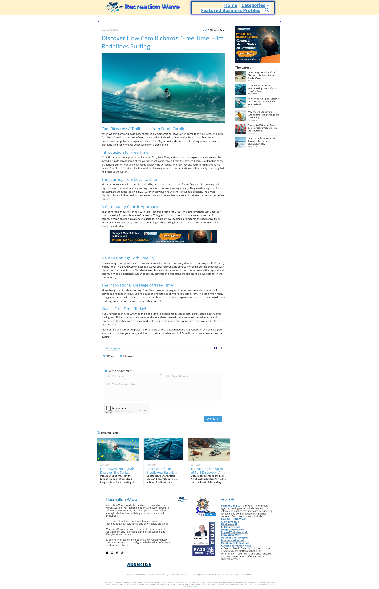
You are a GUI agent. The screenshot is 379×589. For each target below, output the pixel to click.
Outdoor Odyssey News (235, 537)
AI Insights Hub (230, 521)
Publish (214, 419)
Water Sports (113, 348)
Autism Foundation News (236, 545)
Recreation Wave (231, 535)
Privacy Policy (246, 574)
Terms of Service (233, 574)
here (195, 586)
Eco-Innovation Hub (232, 540)
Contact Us (219, 574)
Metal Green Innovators (235, 543)
